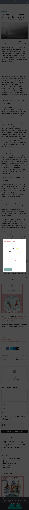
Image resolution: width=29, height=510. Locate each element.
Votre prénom (8, 251)
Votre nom (7, 256)
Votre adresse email (10, 261)
